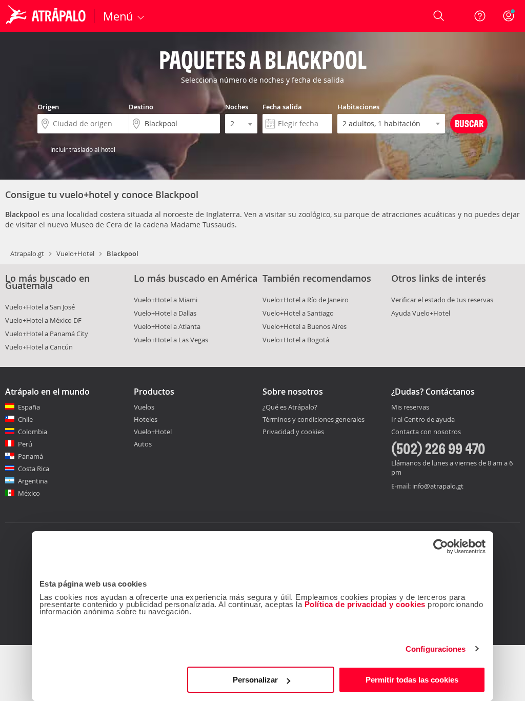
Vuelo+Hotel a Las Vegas (171, 339)
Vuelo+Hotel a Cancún (39, 347)
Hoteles (145, 419)
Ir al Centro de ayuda (423, 420)
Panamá (30, 456)
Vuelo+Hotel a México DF (43, 320)
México (29, 493)
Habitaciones (358, 106)
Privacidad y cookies (293, 431)
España (29, 407)
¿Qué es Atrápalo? (289, 407)
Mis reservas (410, 407)
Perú (25, 444)
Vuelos (144, 407)
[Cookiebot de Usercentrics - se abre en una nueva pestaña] (441, 546)
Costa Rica (33, 468)
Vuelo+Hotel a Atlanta (167, 326)
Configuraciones (436, 649)
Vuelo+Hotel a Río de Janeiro (305, 299)
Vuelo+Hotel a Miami (165, 299)
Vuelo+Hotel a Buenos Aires (304, 326)
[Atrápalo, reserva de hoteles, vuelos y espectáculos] (47, 16)
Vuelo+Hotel (75, 253)
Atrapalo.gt (27, 253)
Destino (141, 106)
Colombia (32, 431)
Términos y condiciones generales (313, 419)
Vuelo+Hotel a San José (40, 306)
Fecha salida (282, 106)
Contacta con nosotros (426, 432)
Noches (236, 106)
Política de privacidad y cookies (365, 604)
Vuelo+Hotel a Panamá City (46, 333)
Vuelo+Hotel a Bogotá (295, 339)
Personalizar (255, 679)
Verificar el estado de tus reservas (442, 299)
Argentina (33, 480)
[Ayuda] (480, 16)
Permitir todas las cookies (412, 679)
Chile (25, 419)
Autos (143, 444)
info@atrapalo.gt (437, 486)
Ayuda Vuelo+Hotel (420, 313)
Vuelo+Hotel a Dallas (165, 313)
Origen (48, 106)
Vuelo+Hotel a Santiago (298, 313)
